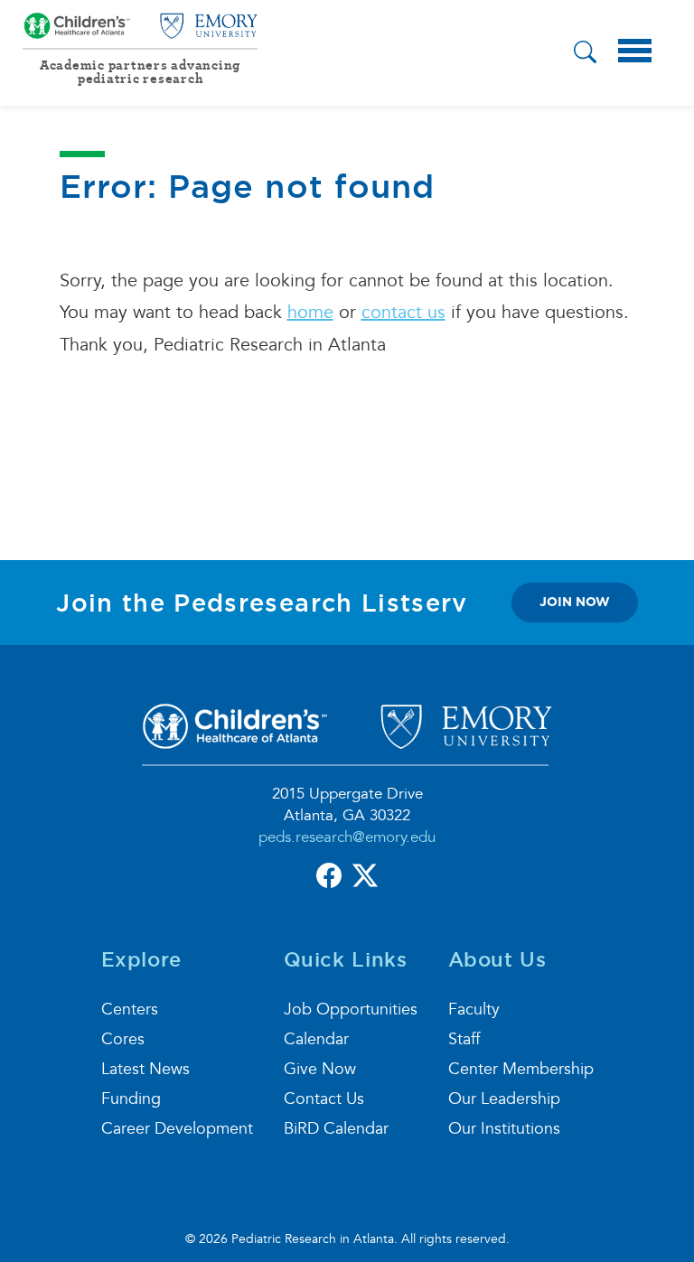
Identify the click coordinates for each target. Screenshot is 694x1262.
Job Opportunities (350, 1009)
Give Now (320, 1069)
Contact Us (324, 1099)
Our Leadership (504, 1099)
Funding (131, 1099)
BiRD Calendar (336, 1128)
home (310, 312)
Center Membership (521, 1069)
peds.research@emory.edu (347, 836)
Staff (464, 1039)
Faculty (474, 1009)
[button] (585, 54)
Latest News (145, 1069)
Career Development (177, 1128)
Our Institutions (504, 1128)
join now (574, 602)
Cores (123, 1039)
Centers (129, 1009)
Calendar (316, 1039)
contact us (403, 312)
